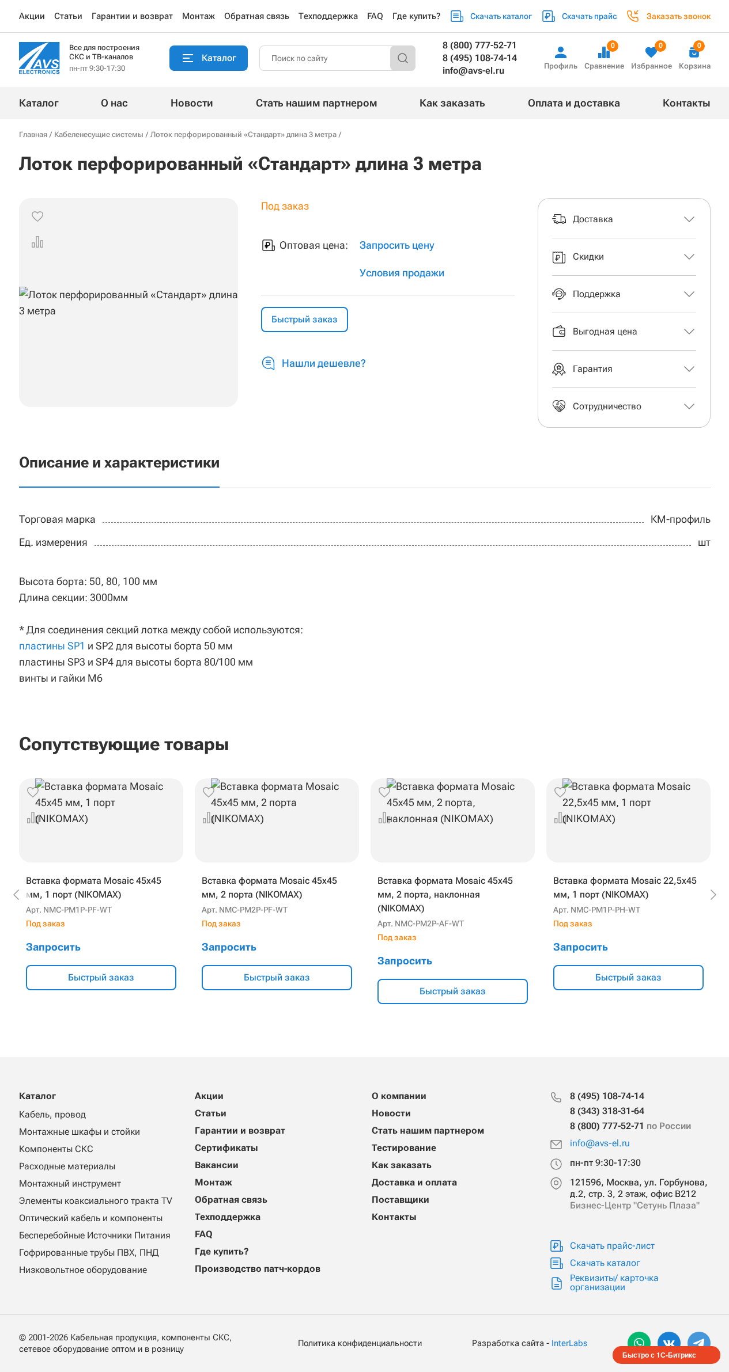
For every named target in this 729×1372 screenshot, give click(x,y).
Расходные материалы (67, 1166)
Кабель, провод (52, 1114)
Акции (32, 16)
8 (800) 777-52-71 (480, 45)
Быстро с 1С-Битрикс (659, 1355)
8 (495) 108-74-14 (480, 57)
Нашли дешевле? (324, 363)
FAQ (375, 16)
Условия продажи (402, 273)
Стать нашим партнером (316, 103)
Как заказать (452, 103)
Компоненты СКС (56, 1148)
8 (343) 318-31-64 (607, 1110)
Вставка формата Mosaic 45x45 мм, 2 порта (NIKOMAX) (269, 887)
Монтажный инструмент (70, 1183)
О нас (114, 103)
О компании (399, 1095)
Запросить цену (397, 245)
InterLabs (569, 1343)
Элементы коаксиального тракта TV (95, 1200)
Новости (192, 103)
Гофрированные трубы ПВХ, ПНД (88, 1252)
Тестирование (404, 1147)
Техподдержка (328, 16)
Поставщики (400, 1199)
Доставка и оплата (414, 1182)
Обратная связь (256, 16)
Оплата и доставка (574, 103)
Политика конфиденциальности (360, 1343)
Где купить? (416, 16)
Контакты (687, 103)
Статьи (68, 16)
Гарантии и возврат (132, 16)
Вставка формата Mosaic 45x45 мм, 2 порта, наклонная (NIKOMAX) (445, 894)
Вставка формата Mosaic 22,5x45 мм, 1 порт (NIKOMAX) (625, 887)
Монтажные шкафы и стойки (79, 1131)
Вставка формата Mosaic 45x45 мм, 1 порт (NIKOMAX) (93, 887)
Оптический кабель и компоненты (91, 1218)
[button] (37, 242)
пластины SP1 (52, 646)
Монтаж (198, 16)
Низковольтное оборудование (83, 1269)
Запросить (53, 947)
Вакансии (217, 1165)
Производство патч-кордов (257, 1268)
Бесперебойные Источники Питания (95, 1235)
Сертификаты (226, 1147)
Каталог (39, 103)
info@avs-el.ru (473, 70)
